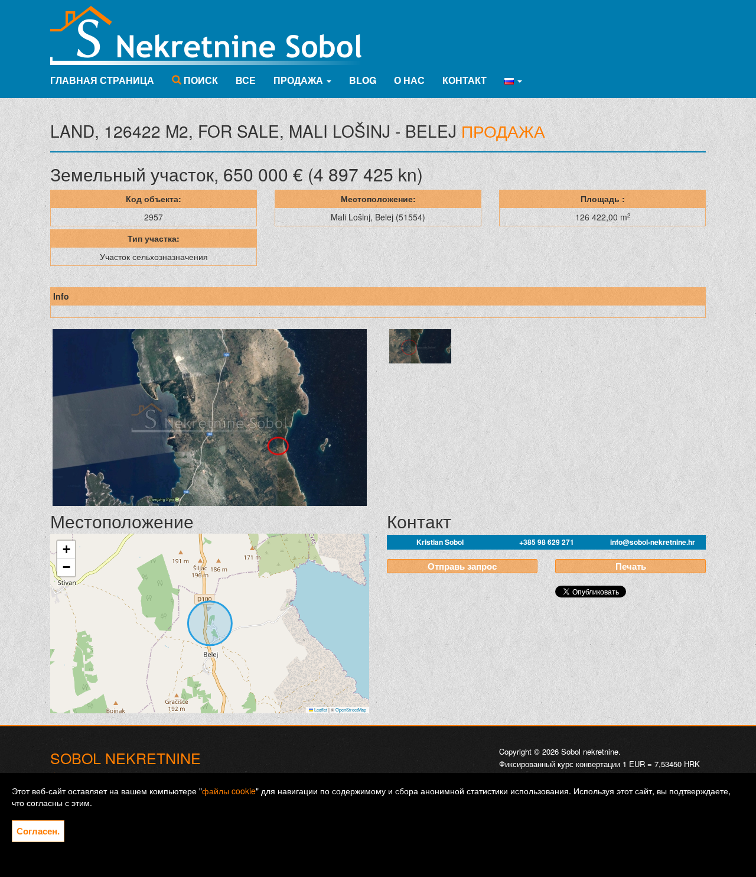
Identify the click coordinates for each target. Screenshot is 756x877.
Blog (362, 80)
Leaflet (320, 709)
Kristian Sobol (440, 542)
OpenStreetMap (350, 709)
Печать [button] (630, 566)
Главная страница (102, 80)
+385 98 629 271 (546, 542)
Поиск (199, 80)
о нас (409, 80)
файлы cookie (229, 791)
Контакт (464, 80)
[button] (513, 80)
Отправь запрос (462, 566)
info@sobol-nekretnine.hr (652, 542)
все (246, 80)
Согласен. (38, 830)
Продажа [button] (299, 80)
